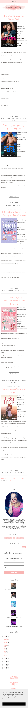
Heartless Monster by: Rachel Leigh (14, 17)
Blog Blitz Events (14, 682)
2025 (5, 636)
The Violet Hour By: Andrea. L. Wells (14, 626)
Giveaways (14, 683)
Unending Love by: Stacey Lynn (14, 390)
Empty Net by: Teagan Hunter (14, 599)
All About (14, 687)
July (4, 646)
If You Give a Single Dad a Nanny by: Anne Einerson (14, 213)
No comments (14, 116)
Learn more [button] (6, 700)
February (6, 654)
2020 (5, 661)
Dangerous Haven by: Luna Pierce (14, 617)
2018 (5, 664)
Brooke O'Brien (10, 205)
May (5, 649)
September (6, 643)
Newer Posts (4, 478)
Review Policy (14, 688)
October (6, 642)
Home (14, 478)
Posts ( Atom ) (10, 480)
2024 (5, 638)
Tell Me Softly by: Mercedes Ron (14, 608)
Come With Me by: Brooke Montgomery (14, 589)
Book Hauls (14, 684)
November (6, 640)
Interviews (14, 685)
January (5, 655)
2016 (5, 667)
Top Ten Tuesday (14, 678)
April (5, 651)
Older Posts (24, 478)
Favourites (18, 118)
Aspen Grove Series (11, 290)
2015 (5, 668)
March (5, 652)
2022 (5, 658)
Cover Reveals (14, 681)
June (5, 648)
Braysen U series (21, 203)
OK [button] (14, 704)
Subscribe (14, 572)
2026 (5, 635)
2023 (5, 657)
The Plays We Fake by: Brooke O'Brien (14, 127)
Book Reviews (10, 118)
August (5, 645)
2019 (5, 662)
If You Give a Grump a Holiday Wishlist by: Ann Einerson (14, 300)
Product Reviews (14, 677)
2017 (5, 665)
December (6, 639)
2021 (5, 660)
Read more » (14, 111)
